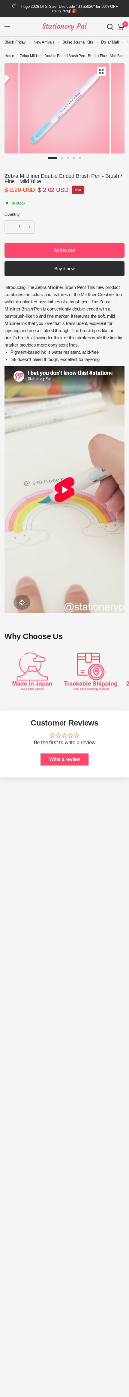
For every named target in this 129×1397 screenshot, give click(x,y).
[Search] (110, 27)
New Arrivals (44, 42)
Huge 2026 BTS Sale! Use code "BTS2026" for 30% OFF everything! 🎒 (69, 8)
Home (9, 56)
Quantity (12, 214)
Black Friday (15, 42)
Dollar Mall (110, 42)
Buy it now (64, 268)
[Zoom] (101, 71)
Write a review (64, 759)
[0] (119, 27)
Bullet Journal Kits (77, 42)
